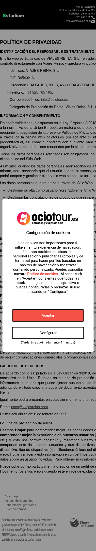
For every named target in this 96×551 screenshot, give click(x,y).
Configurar (48, 333)
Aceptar (48, 315)
